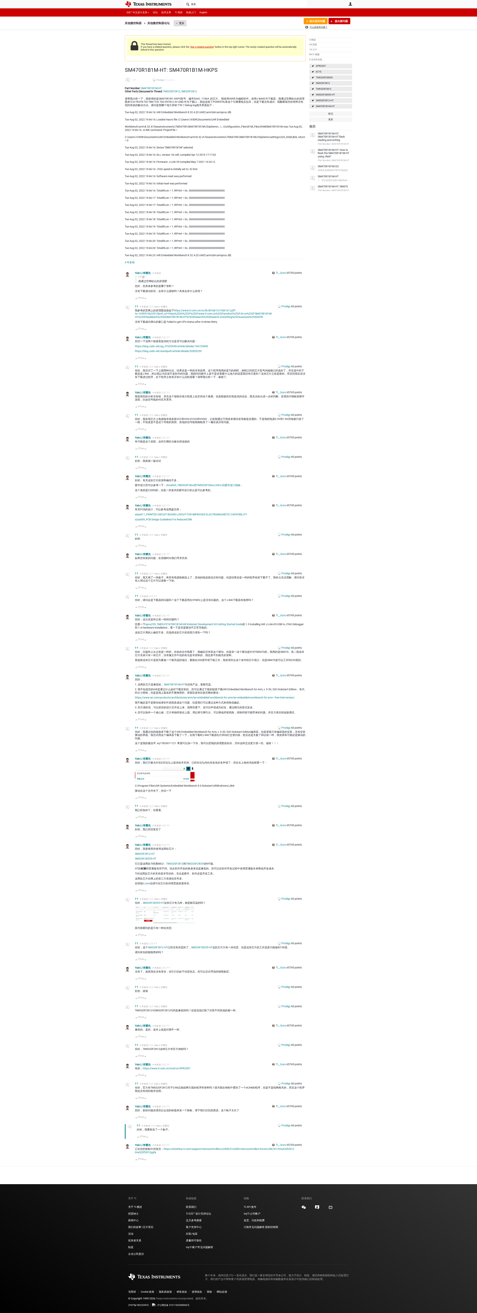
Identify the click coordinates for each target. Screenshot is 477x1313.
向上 (136, 298)
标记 (330, 113)
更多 (181, 23)
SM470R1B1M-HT (325, 106)
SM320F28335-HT (325, 94)
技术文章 (166, 12)
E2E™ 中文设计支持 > (138, 12)
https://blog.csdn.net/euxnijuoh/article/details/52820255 (168, 351)
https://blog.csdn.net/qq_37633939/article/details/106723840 (171, 346)
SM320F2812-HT (325, 100)
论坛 (155, 12)
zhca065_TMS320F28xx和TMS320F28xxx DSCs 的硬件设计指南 (203, 485)
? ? (134, 80)
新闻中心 (133, 1220)
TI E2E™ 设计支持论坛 (198, 1213)
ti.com (146, 883)
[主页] (151, 4)
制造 (130, 1247)
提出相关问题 (317, 21)
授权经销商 (271, 1227)
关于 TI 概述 (135, 1206)
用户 (350, 4)
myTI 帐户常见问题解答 (199, 1247)
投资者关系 (134, 1240)
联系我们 (191, 1206)
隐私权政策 (165, 1291)
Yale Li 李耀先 (143, 272)
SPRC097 (321, 66)
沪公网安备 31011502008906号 (173, 1305)
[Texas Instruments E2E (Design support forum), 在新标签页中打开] (317, 1208)
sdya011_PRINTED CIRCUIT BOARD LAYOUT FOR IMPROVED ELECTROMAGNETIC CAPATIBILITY (191, 514)
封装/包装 (192, 1233)
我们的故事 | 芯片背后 (140, 1227)
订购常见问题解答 (254, 1227)
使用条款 (197, 1291)
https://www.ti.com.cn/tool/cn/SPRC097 (166, 1068)
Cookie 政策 (147, 1291)
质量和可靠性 (194, 1240)
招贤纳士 (133, 1213)
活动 (130, 1233)
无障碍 (132, 1291)
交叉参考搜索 (194, 1220)
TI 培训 (178, 12)
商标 (209, 1291)
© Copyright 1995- (141, 1298)
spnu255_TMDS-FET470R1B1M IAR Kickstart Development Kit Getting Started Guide (193, 624)
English (203, 12)
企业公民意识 (136, 1253)
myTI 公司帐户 (252, 1213)
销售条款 (182, 1291)
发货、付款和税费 (254, 1220)
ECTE (318, 71)
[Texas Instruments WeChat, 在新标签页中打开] (303, 1208)
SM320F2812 (323, 83)
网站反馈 (222, 1291)
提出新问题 (341, 21)
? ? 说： (142, 276)
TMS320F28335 (324, 77)
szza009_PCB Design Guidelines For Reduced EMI (163, 519)
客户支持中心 (194, 1227)
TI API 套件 (250, 1206)
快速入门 (191, 12)
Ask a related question (202, 46)
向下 (145, 298)
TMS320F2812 (323, 88)
